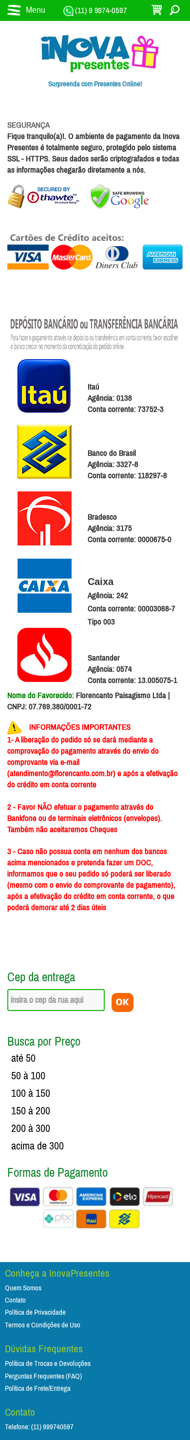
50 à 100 (28, 1076)
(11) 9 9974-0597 (100, 10)
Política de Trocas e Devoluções (48, 1363)
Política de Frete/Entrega (38, 1388)
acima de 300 (37, 1146)
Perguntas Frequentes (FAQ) (43, 1376)
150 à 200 (30, 1111)
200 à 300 (30, 1128)
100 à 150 (30, 1093)
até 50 (23, 1058)
